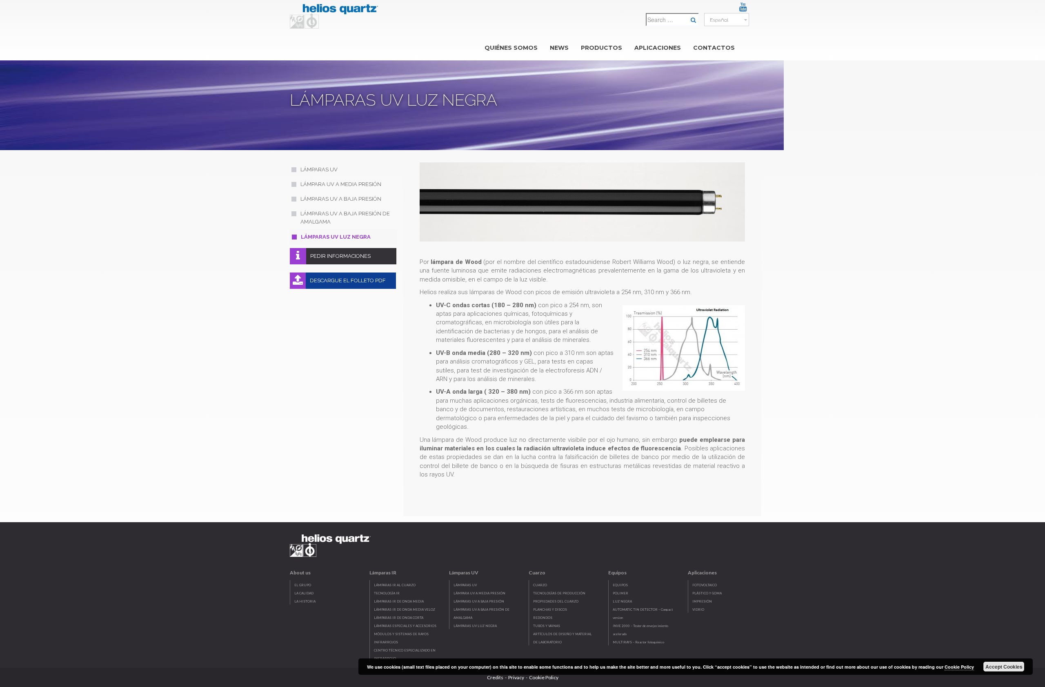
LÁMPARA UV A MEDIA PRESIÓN (479, 593)
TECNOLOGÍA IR (387, 593)
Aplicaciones (657, 47)
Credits (495, 677)
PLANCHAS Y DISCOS (550, 609)
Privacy (516, 677)
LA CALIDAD (304, 593)
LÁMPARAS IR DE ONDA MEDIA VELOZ (404, 609)
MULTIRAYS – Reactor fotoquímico (638, 642)
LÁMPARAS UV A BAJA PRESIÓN (479, 601)
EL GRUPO (302, 585)
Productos (601, 47)
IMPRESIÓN (702, 601)
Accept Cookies (1004, 666)
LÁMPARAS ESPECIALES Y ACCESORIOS (405, 626)
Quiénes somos (511, 47)
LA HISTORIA (305, 601)
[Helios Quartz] (336, 14)
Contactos (714, 47)
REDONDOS (542, 618)
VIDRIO (698, 609)
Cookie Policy (543, 677)
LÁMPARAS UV (465, 585)
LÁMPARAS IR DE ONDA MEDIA (399, 601)
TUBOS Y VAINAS (546, 626)
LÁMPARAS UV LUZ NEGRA (475, 626)
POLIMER (620, 593)
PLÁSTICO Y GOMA (707, 593)
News (559, 47)
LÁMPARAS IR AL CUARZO (395, 585)
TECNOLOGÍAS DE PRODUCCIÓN (559, 593)
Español (718, 20)
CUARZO (540, 585)
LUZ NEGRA (622, 601)
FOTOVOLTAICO (704, 585)
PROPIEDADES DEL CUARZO (555, 601)
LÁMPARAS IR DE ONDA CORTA (398, 618)
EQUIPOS (620, 585)
